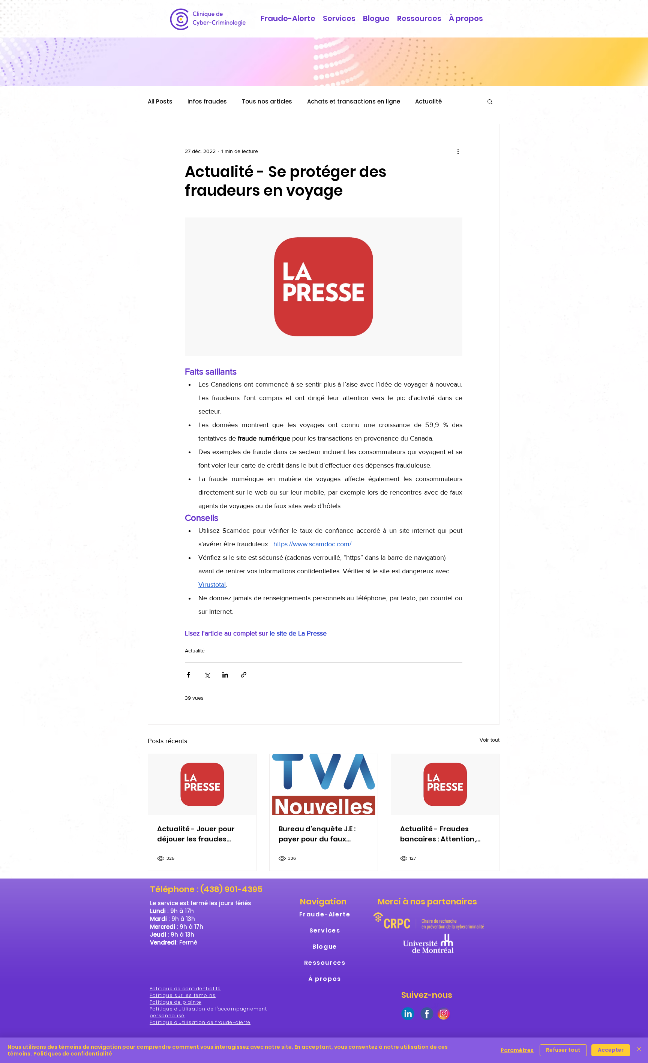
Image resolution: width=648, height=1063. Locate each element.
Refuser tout (563, 1050)
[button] (490, 101)
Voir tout (490, 740)
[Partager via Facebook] (188, 674)
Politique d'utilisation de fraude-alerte (200, 1022)
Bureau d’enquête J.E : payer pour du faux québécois (317, 834)
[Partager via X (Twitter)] (206, 674)
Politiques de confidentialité (72, 1053)
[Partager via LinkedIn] (225, 674)
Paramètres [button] (517, 1050)
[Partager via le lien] (243, 674)
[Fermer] (639, 1050)
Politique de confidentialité (185, 988)
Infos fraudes (207, 101)
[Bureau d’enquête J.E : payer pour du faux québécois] (324, 784)
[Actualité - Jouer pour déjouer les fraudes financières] (202, 784)
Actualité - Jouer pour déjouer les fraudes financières (196, 834)
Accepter (611, 1050)
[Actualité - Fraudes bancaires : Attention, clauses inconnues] (445, 784)
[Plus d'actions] (457, 151)
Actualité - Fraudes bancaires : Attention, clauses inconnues (438, 834)
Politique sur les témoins (183, 995)
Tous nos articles (267, 101)
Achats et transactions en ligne (353, 101)
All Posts (160, 101)
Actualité (428, 101)
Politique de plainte (175, 1002)
